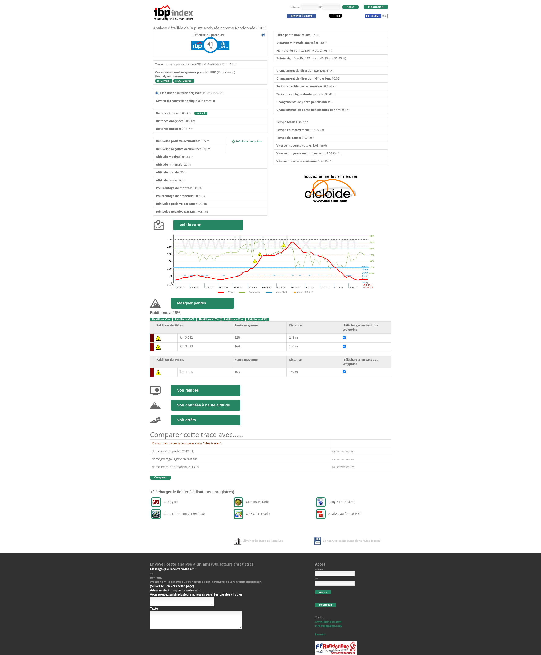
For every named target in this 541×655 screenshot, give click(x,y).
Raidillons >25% (257, 319)
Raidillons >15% (209, 319)
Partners (320, 634)
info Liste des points (249, 141)
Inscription (376, 6)
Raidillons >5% (161, 319)
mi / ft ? (201, 113)
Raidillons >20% (233, 319)
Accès (350, 7)
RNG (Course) (183, 80)
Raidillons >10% (184, 319)
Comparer (160, 477)
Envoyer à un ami (301, 15)
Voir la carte (190, 225)
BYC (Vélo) (163, 80)
